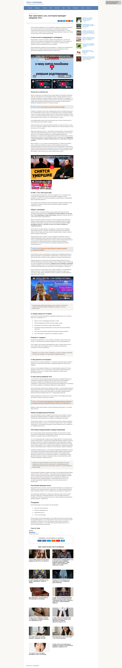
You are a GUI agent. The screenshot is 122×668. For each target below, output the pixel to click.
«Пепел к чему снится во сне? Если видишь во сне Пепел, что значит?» (88, 38)
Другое (88, 8)
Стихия (82, 8)
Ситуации (30, 8)
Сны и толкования (34, 2)
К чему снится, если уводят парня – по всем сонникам (88, 51)
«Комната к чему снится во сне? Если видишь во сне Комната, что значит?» (88, 32)
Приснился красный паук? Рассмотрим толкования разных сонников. (88, 58)
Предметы (37, 8)
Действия (57, 8)
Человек (45, 8)
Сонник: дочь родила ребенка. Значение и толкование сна (87, 19)
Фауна (50, 8)
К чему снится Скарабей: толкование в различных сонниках (88, 45)
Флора (68, 8)
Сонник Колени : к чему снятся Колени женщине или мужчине (88, 25)
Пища (63, 8)
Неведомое (75, 8)
